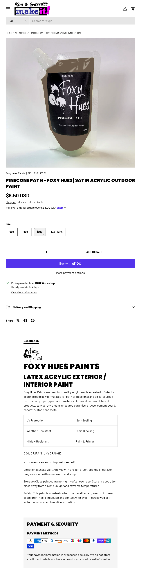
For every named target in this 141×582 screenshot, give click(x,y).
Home (9, 32)
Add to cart (94, 252)
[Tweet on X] (18, 320)
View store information (24, 292)
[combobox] (70, 21)
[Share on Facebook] (25, 320)
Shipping (11, 202)
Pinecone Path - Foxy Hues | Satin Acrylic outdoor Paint (55, 32)
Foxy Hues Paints (15, 173)
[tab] (31, 341)
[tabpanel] (71, 430)
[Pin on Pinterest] (32, 320)
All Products (20, 32)
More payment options (70, 272)
